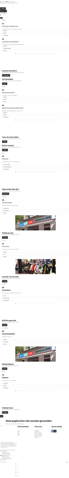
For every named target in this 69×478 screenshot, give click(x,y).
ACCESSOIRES (4, 196)
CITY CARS (4, 240)
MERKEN (3, 153)
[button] (3, 11)
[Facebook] (52, 431)
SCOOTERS (4, 20)
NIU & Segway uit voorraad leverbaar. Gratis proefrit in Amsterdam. (13, 72)
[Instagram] (55, 431)
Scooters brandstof (10, 41)
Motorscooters (8, 92)
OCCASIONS (4, 284)
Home (3, 19)
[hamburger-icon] (1, 18)
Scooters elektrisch (10, 26)
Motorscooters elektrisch (12, 108)
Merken (5, 159)
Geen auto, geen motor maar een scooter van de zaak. (11, 278)
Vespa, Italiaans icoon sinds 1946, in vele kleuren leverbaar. (12, 80)
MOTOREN (4, 86)
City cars (5, 246)
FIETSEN (3, 371)
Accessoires (7, 202)
